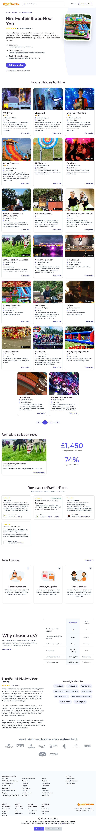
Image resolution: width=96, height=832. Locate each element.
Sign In (73, 4)
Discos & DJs (6, 786)
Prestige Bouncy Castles (78, 351)
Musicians (45, 790)
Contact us (44, 809)
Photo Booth (59, 686)
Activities (15, 12)
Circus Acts (25, 781)
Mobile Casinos (65, 702)
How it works (6, 809)
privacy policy (61, 823)
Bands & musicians (71, 781)
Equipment (45, 786)
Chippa (70, 305)
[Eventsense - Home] (11, 4)
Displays (24, 786)
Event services (70, 783)
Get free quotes (15, 65)
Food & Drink (26, 788)
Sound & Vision (27, 793)
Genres (44, 788)
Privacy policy (45, 811)
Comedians (45, 781)
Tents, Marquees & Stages (10, 795)
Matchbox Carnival (43, 213)
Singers (4, 793)
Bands (44, 778)
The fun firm (40, 351)
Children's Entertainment (10, 781)
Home (8, 12)
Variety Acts (46, 795)
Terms (43, 813)
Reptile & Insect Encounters (81, 696)
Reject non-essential (54, 829)
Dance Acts (25, 783)
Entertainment (70, 778)
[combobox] (35, 4)
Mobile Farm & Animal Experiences (66, 691)
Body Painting (72, 686)
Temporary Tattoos (61, 696)
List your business (86, 4)
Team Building (86, 686)
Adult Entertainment (28, 778)
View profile (25, 133)
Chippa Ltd (40, 113)
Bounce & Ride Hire (11, 305)
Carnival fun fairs (10, 351)
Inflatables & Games (8, 790)
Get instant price (39, 472)
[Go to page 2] (57, 422)
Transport (25, 795)
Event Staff (6, 788)
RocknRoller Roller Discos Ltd (80, 213)
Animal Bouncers (10, 163)
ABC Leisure (40, 163)
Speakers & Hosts (47, 793)
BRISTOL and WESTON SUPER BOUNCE (13, 214)
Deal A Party (24, 397)
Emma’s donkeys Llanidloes (15, 260)
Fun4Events (72, 163)
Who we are (32, 813)
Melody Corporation (44, 260)
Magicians (25, 790)
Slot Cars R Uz (73, 260)
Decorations (46, 783)
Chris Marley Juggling (76, 113)
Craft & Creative (7, 783)
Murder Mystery (80, 702)
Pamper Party (86, 691)
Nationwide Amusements (62, 397)
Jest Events (40, 305)
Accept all (39, 829)
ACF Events (8, 113)
